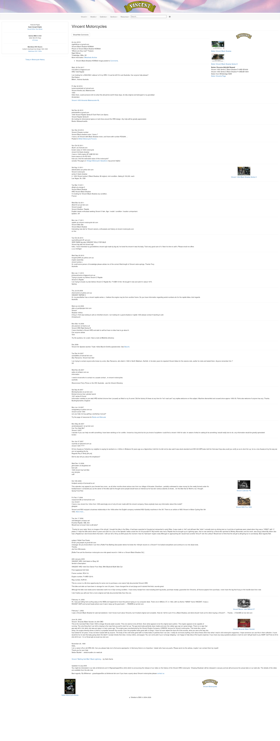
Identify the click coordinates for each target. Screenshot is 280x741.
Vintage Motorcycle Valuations (97, 161)
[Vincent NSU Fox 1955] (244, 501)
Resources (124, 17)
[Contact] (169, 16)
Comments (114, 61)
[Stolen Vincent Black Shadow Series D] (218, 58)
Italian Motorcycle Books (70, 695)
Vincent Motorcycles (210, 686)
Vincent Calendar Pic (244, 490)
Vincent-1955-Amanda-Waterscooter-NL (85, 100)
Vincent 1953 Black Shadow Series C (244, 177)
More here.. (80, 512)
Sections (113, 17)
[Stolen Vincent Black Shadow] (218, 45)
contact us (160, 673)
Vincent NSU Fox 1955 (244, 507)
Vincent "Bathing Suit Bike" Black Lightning (86, 659)
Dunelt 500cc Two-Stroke (35, 29)
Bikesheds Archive (90, 57)
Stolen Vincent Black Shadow (221, 51)
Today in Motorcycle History (35, 59)
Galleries (103, 17)
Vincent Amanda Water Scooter (244, 629)
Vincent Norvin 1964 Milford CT (244, 609)
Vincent (83, 17)
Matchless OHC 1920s (35, 51)
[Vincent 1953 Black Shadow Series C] (244, 171)
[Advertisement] (140, 713)
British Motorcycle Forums (88, 139)
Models (92, 17)
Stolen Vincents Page (218, 76)
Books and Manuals (99, 417)
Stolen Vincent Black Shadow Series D (224, 64)
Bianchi (126, 347)
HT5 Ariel (35, 40)
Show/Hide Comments (80, 35)
